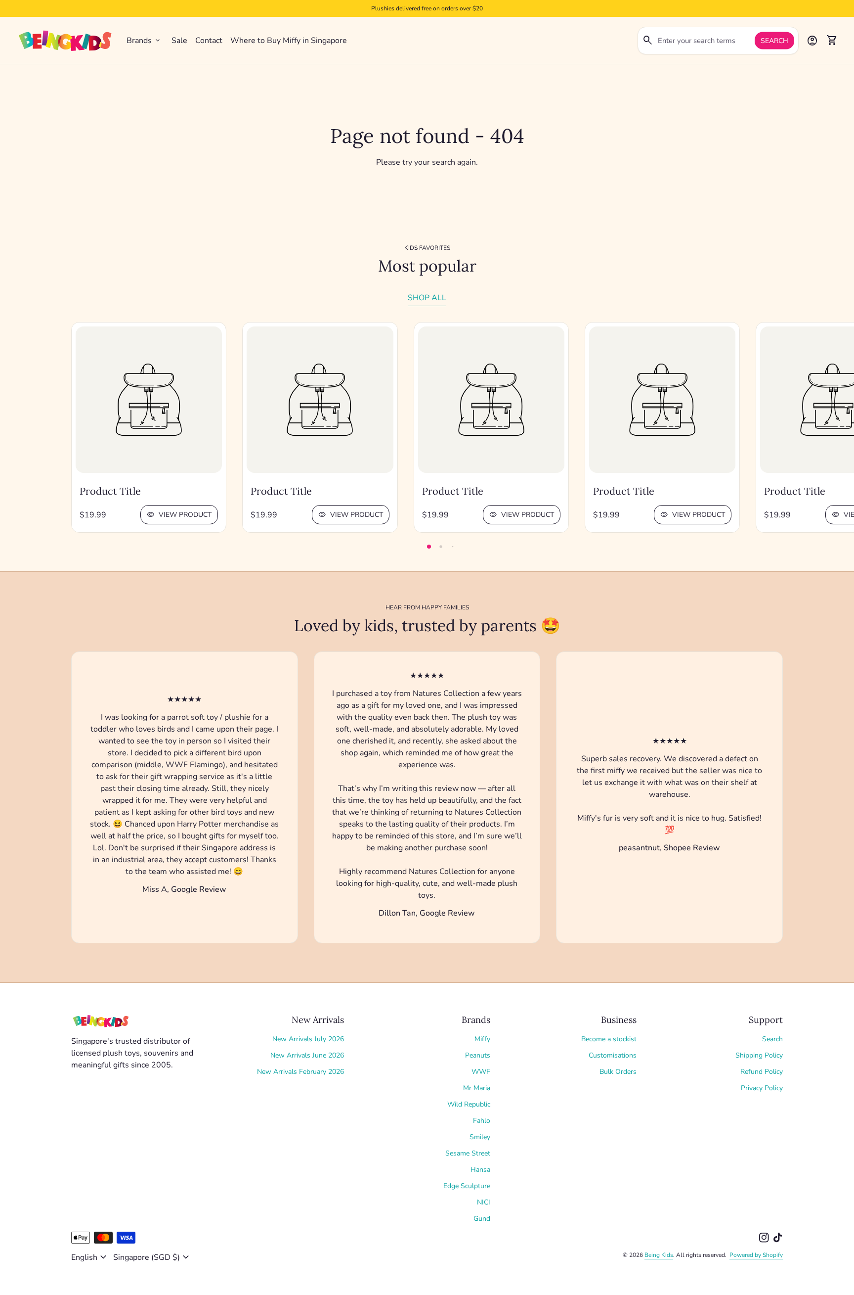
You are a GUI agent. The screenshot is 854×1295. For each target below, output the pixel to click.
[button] (429, 547)
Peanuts (477, 1055)
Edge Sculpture (466, 1186)
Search (774, 41)
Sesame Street (467, 1153)
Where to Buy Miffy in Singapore (288, 40)
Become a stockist (609, 1039)
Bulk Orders (618, 1071)
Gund (481, 1218)
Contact (208, 40)
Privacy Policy (762, 1088)
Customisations (613, 1055)
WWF (480, 1071)
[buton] (90, 1257)
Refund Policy (761, 1071)
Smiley (480, 1137)
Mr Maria (476, 1088)
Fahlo (481, 1120)
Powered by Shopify (756, 1255)
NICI (483, 1202)
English (90, 1257)
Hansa (480, 1169)
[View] (149, 399)
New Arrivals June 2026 (307, 1055)
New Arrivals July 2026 (308, 1039)
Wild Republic (468, 1104)
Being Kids (658, 1255)
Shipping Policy (759, 1055)
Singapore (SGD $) (152, 1257)
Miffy (482, 1039)
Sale (179, 40)
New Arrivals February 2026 (300, 1071)
